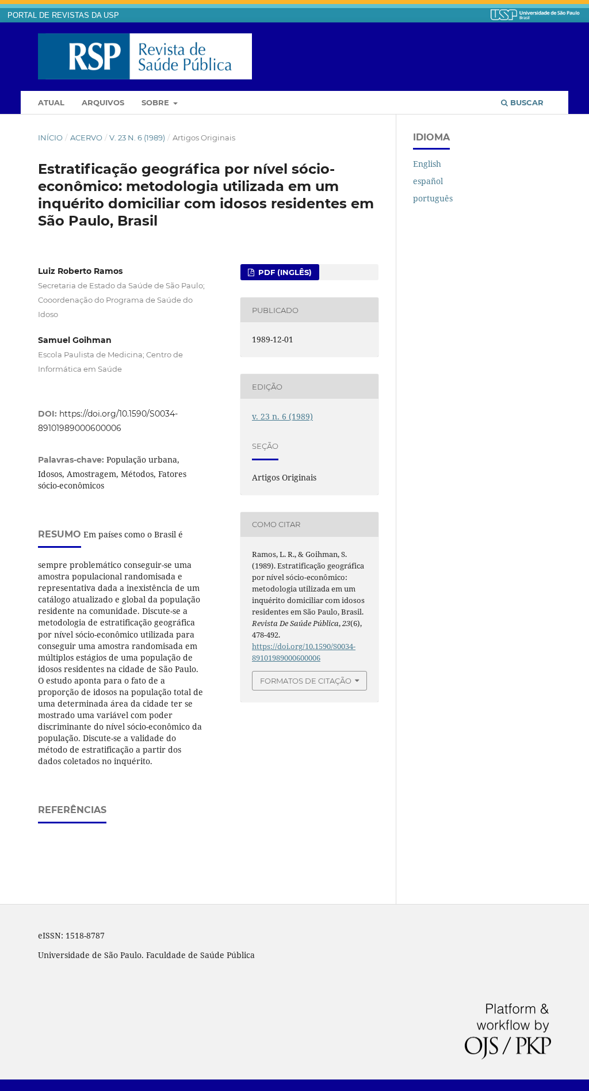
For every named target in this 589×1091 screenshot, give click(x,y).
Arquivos (103, 102)
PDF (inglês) (284, 272)
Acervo (86, 137)
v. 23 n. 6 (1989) (137, 137)
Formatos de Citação (305, 680)
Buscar (526, 102)
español (428, 181)
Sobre (156, 102)
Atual (51, 102)
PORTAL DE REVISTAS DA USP (63, 16)
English (427, 163)
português (433, 198)
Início (50, 137)
